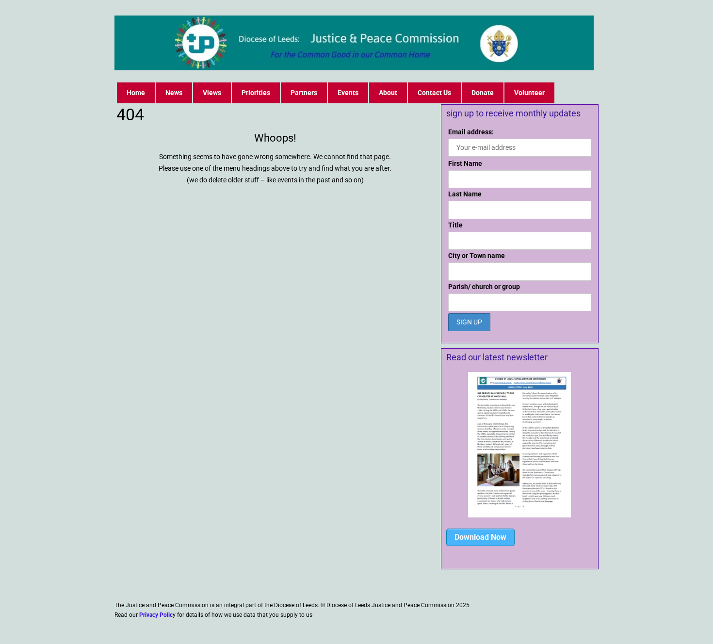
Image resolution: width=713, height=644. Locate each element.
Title (455, 225)
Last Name (465, 194)
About (388, 93)
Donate (482, 93)
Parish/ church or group (484, 286)
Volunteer (529, 93)
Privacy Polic (156, 615)
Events (348, 93)
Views (212, 93)
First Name (465, 163)
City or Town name (476, 255)
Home (136, 93)
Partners (304, 93)
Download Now (480, 537)
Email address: (471, 132)
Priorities (256, 93)
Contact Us (434, 93)
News (173, 93)
